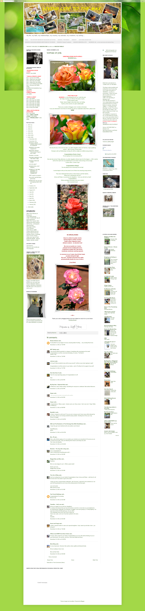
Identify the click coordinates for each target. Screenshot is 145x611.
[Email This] (60, 333)
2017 (29, 124)
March (31, 200)
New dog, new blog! (108, 326)
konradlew (71, 601)
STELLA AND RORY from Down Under (110, 421)
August (31, 190)
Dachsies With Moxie (109, 297)
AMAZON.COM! (44, 46)
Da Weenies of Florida (110, 288)
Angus (52, 393)
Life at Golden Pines (109, 267)
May (30, 196)
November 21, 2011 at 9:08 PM (57, 407)
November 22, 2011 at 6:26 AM (57, 499)
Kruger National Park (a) (32, 231)
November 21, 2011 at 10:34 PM (58, 419)
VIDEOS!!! (74, 39)
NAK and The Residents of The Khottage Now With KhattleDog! (66, 423)
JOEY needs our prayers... (35, 175)
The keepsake (30, 248)
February (31, 202)
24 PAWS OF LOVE (109, 276)
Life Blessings (108, 316)
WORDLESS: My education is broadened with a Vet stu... (35, 182)
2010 (29, 207)
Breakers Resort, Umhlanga (33, 234)
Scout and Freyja (54, 523)
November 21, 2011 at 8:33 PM (57, 388)
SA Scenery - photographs (33, 223)
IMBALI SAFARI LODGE (32, 240)
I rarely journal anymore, (109, 409)
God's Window (30, 228)
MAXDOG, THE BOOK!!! (63, 39)
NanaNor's (53, 412)
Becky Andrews (54, 340)
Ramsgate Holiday (31, 226)
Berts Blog (53, 544)
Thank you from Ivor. (108, 286)
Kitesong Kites (30, 225)
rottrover (52, 361)
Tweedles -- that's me (55, 504)
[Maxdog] (103, 148)
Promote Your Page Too (107, 150)
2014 (29, 131)
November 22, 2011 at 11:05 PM (58, 539)
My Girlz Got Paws (109, 411)
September (32, 187)
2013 (29, 133)
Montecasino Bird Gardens (33, 222)
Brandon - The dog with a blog (58, 448)
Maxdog (104, 147)
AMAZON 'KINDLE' (59, 46)
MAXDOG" (105, 91)
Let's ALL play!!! (33, 164)
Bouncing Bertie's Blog (110, 325)
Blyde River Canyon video (33, 220)
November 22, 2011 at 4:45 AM (57, 454)
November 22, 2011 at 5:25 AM (57, 470)
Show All (117, 435)
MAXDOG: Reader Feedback (64, 42)
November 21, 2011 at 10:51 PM (58, 432)
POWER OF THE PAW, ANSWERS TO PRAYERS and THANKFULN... (34, 171)
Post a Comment (53, 556)
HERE (72, 110)
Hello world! (106, 339)
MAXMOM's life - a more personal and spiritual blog (101, 42)
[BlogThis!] (61, 333)
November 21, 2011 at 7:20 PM (57, 356)
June (30, 194)
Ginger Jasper (108, 285)
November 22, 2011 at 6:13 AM (57, 489)
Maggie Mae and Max (55, 459)
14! (111, 399)
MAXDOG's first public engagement (34, 148)
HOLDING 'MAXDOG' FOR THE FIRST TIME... (35, 158)
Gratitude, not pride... (34, 155)
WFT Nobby (53, 349)
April (30, 198)
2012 (29, 135)
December (32, 139)
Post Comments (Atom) (59, 562)
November (32, 141)
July (30, 192)
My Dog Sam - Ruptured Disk (57, 384)
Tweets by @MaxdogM (108, 141)
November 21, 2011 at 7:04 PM (57, 344)
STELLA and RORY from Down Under (59, 533)
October (31, 185)
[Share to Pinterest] (66, 333)
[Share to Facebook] (64, 333)
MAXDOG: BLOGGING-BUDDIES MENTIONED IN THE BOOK (40, 42)
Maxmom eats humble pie (33, 247)
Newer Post (50, 560)
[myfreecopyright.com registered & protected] (111, 51)
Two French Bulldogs (55, 494)
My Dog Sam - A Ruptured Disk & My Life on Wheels (110, 361)
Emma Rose (107, 380)
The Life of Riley (54, 475)
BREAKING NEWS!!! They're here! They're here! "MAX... (35, 152)
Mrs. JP (52, 437)
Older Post (95, 560)
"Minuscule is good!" (109, 311)
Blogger (82, 601)
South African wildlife (32, 229)
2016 (29, 127)
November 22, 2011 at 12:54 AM (58, 444)
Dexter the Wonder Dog (110, 329)
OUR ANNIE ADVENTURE (85, 39)
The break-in (30, 245)
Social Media (113, 372)
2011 (29, 137)
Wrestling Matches (108, 309)
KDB (105, 338)
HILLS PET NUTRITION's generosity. (35, 178)
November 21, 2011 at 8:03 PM (57, 379)
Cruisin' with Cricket (109, 431)
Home (26, 39)
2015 (29, 129)
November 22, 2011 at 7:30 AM (57, 529)
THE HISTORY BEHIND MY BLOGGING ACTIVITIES (43, 39)
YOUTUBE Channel (31, 216)
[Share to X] (63, 333)
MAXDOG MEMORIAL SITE (80, 42)
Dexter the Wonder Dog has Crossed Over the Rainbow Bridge (114, 333)
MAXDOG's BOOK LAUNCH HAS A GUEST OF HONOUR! (35, 144)
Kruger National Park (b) (32, 232)
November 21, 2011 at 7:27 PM (57, 368)
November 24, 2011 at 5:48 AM (57, 553)
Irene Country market (32, 235)
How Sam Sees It (54, 372)
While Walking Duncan (110, 398)
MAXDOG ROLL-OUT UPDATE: (34, 167)
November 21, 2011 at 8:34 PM (57, 397)
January (31, 204)
